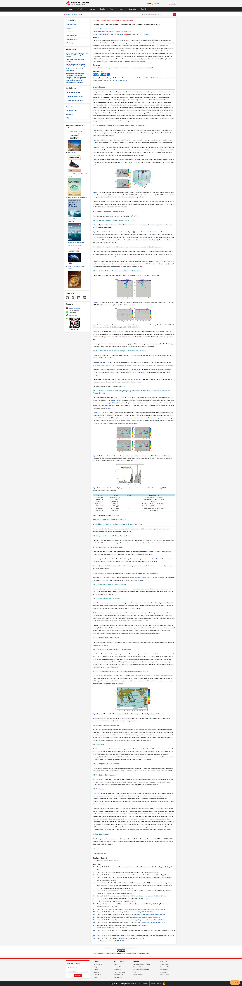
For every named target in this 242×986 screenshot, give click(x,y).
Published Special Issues (75, 96)
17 (94, 925)
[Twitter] (67, 297)
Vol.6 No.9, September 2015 (124, 20)
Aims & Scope (71, 24)
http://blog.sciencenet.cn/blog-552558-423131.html (112, 941)
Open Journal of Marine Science (77, 197)
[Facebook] (73, 297)
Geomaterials (72, 152)
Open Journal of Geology (75, 131)
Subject (96, 967)
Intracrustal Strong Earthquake (129, 67)
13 (109, 408)
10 (149, 362)
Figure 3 (139, 275)
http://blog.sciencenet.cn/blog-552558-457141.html (139, 912)
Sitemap (96, 972)
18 (142, 580)
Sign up (113, 983)
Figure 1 (112, 135)
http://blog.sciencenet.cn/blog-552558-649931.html (145, 917)
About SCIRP (119, 961)
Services (132, 9)
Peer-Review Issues (120, 972)
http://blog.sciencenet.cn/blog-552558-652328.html (150, 909)
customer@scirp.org (75, 308)
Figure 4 (112, 358)
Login (173, 3)
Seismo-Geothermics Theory (101, 67)
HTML (117, 34)
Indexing (70, 43)
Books (102, 9)
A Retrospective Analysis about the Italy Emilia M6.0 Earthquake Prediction (77, 54)
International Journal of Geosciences (104, 20)
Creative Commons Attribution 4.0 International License (135, 953)
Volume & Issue (137, 974)
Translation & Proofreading (141, 969)
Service (136, 961)
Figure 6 (133, 681)
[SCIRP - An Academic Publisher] (77, 3)
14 (153, 561)
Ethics (115, 964)
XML (121, 34)
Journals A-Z (98, 964)
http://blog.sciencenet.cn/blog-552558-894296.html (151, 896)
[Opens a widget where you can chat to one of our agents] (235, 982)
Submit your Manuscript (127, 983)
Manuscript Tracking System (141, 964)
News (112, 9)
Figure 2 (95, 232)
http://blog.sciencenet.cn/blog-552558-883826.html (117, 893)
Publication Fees (72, 39)
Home (70, 9)
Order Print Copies (138, 967)
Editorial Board (72, 35)
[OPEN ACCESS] (153, 3)
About (122, 9)
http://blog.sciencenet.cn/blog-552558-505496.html (149, 914)
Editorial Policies (118, 967)
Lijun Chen (96, 29)
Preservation (164, 969)
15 (155, 561)
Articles (80, 9)
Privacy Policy (164, 974)
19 (111, 594)
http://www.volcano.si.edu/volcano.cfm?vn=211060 (112, 519)
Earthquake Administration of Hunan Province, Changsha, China (112, 31)
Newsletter (69, 107)
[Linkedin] (78, 297)
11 (124, 386)
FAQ (67, 117)
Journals (92, 9)
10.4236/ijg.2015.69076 (103, 34)
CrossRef (130, 888)
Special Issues (118, 977)
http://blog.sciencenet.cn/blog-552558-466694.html (150, 920)
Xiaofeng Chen (104, 29)
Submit (143, 9)
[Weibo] (84, 297)
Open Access (164, 964)
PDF (112, 34)
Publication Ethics (165, 967)
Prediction (147, 67)
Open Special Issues (73, 92)
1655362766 (73, 315)
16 (139, 580)
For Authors (117, 969)
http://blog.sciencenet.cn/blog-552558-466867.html (149, 922)
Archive (69, 32)
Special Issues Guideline (75, 100)
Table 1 (129, 405)
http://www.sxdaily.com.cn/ (156, 418)
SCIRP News (142, 983)
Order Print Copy (71, 110)
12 (106, 408)
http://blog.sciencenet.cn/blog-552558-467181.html (112, 927)
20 (138, 608)
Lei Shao (112, 29)
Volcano (141, 67)
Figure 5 (112, 400)
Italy (152, 67)
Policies (163, 961)
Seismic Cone (115, 67)
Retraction (163, 972)
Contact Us (69, 114)
